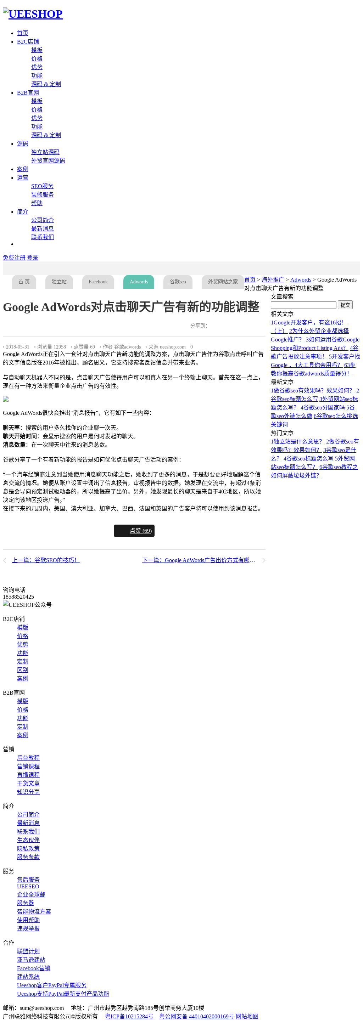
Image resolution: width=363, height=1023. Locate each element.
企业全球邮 (31, 895)
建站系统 (28, 977)
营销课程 (28, 766)
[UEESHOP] (33, 13)
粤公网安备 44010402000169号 (196, 1016)
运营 (22, 178)
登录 (32, 258)
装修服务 (42, 195)
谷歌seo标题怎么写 (309, 459)
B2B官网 (28, 93)
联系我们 (42, 237)
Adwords (139, 281)
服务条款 (28, 857)
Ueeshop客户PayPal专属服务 (51, 985)
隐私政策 (28, 849)
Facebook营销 (33, 968)
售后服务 (28, 880)
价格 (37, 59)
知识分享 (28, 792)
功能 (37, 76)
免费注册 (14, 258)
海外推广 (273, 280)
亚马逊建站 (31, 960)
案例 (22, 169)
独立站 (59, 281)
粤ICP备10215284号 (129, 1016)
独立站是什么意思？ (298, 442)
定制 (22, 662)
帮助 (37, 203)
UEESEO (28, 886)
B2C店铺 (28, 42)
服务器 (25, 903)
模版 (22, 627)
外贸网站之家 (223, 281)
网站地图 (247, 1016)
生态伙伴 (28, 840)
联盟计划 (28, 951)
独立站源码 (45, 152)
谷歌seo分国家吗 (323, 408)
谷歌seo (178, 281)
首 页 (24, 281)
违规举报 (28, 929)
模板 (37, 50)
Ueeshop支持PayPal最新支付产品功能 (63, 994)
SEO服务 (42, 186)
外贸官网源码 (48, 161)
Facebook (98, 281)
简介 (22, 212)
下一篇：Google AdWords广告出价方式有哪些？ (201, 560)
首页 (22, 33)
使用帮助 (28, 920)
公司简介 (42, 220)
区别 (22, 670)
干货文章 (28, 783)
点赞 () (141, 531)
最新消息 (42, 229)
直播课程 (28, 775)
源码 (22, 144)
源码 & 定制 (46, 84)
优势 (37, 67)
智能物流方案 (34, 912)
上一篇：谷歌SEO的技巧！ (46, 560)
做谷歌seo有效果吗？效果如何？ (313, 391)
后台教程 (28, 758)
